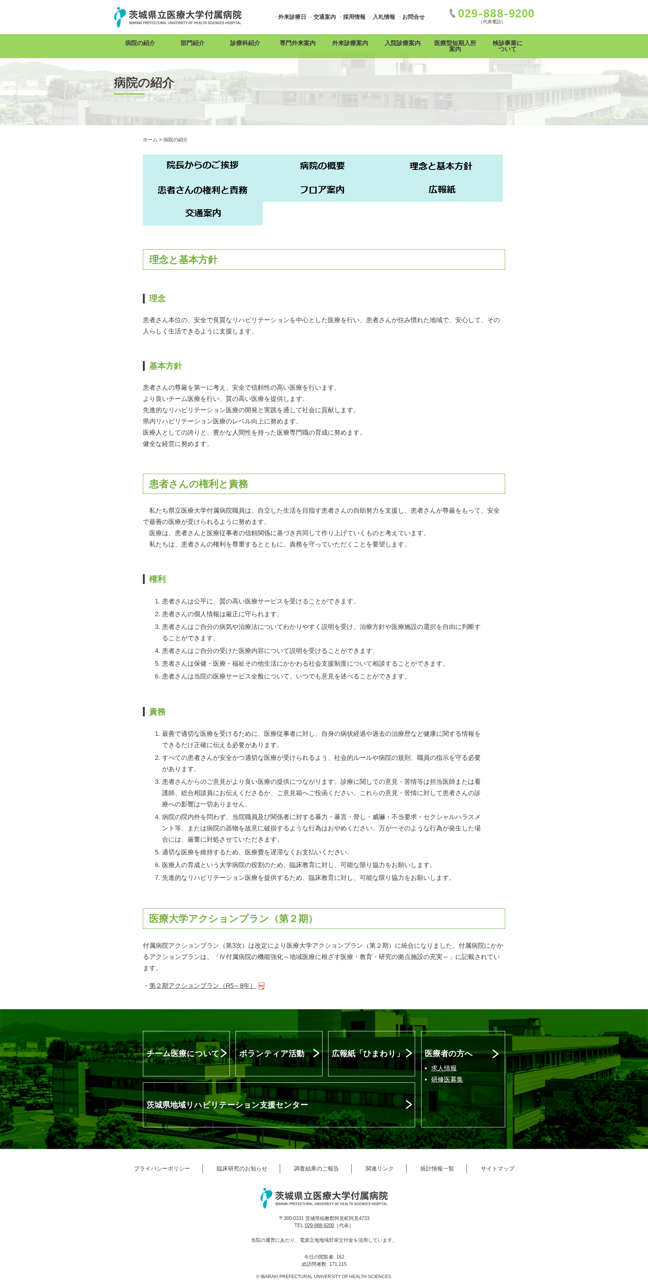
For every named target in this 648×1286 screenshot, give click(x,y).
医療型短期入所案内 (455, 46)
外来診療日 (292, 17)
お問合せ (413, 17)
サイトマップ (497, 1168)
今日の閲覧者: (320, 1257)
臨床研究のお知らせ (242, 1168)
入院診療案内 (403, 43)
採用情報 (354, 17)
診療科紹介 (245, 43)
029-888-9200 (319, 1225)
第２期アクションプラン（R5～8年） (202, 985)
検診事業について (508, 46)
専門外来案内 (298, 43)
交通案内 (325, 17)
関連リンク (380, 1168)
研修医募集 (447, 1079)
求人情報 (444, 1068)
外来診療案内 (350, 43)
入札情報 (384, 17)
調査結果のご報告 (316, 1168)
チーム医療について (183, 1053)
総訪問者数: (315, 1264)
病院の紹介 (140, 43)
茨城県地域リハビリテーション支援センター (227, 1104)
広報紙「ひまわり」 (368, 1053)
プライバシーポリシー (162, 1168)
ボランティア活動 (271, 1053)
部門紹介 (193, 43)
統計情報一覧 (437, 1168)
